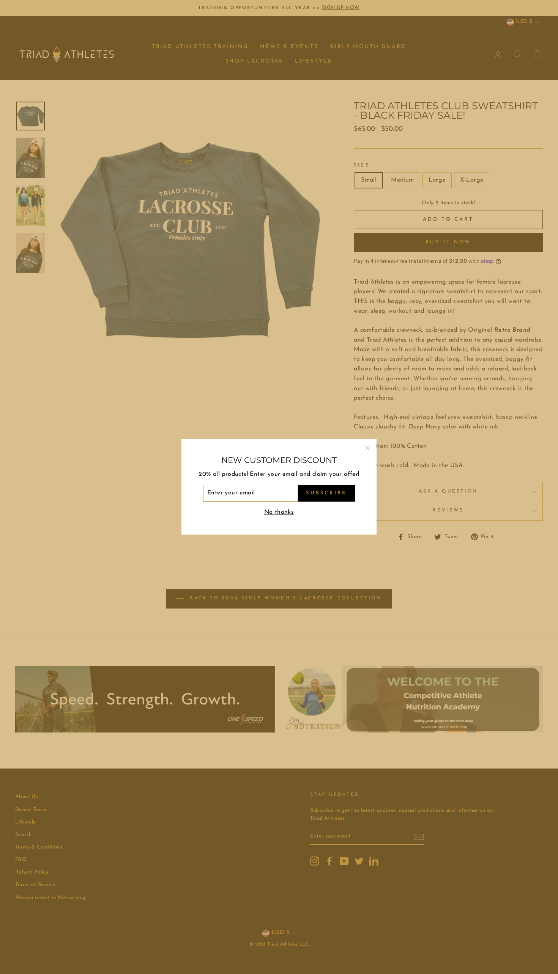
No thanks (279, 512)
